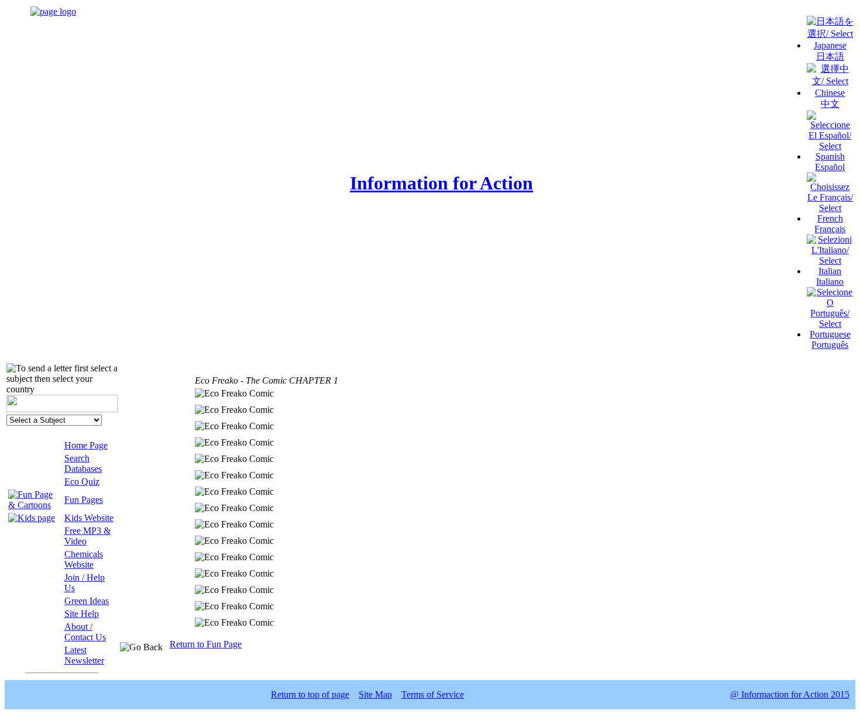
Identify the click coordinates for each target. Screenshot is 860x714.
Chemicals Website (83, 559)
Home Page (86, 445)
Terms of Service (432, 694)
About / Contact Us (85, 632)
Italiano (830, 282)
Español (830, 167)
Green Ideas (86, 601)
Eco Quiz (81, 482)
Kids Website (88, 518)
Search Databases (83, 463)
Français (829, 229)
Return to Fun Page (206, 644)
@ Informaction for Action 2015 (789, 694)
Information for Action (441, 183)
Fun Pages (83, 500)
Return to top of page (310, 694)
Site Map (375, 694)
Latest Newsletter (84, 655)
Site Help (81, 614)
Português (829, 345)
